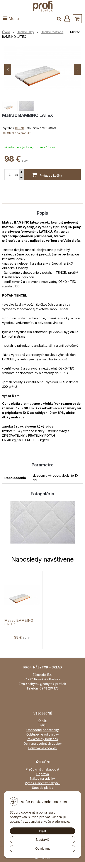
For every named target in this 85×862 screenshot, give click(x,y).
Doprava (42, 774)
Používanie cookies (42, 748)
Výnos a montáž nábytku (42, 783)
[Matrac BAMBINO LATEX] (42, 68)
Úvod (6, 32)
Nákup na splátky (42, 778)
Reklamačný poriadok (42, 739)
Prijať (42, 831)
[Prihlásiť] (67, 19)
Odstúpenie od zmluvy (42, 734)
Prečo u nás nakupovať (42, 769)
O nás (42, 721)
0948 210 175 (49, 688)
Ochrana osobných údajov (43, 743)
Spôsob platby (42, 787)
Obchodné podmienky (42, 730)
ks (16, 175)
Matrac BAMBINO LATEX (18, 622)
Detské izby (25, 32)
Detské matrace (52, 32)
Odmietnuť (42, 848)
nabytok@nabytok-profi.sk (47, 684)
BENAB (19, 128)
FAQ (43, 725)
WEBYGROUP (43, 858)
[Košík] (77, 18)
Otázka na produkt (18, 133)
